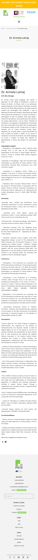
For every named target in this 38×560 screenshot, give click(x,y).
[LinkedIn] (23, 557)
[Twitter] (28, 557)
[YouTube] (19, 557)
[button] (19, 21)
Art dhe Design (11, 28)
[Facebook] (10, 557)
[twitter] (2, 442)
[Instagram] (14, 557)
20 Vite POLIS (19, 17)
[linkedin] (5, 442)
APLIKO (19, 6)
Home (3, 28)
